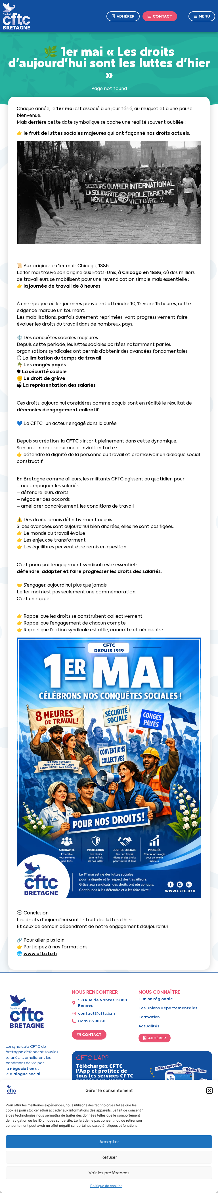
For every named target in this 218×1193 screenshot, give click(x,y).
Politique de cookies (106, 1186)
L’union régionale (156, 999)
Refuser (109, 1157)
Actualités (149, 1026)
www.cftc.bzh (40, 953)
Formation (149, 1017)
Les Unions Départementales (168, 1008)
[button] (209, 1090)
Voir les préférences (109, 1173)
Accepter (109, 1142)
